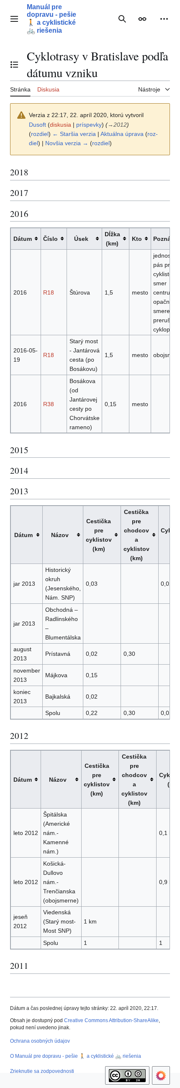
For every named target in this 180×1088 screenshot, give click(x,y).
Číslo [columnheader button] (50, 238)
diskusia (60, 124)
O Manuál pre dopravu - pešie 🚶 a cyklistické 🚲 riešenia (75, 1056)
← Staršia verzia (74, 133)
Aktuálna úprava (122, 133)
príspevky (89, 124)
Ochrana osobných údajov (40, 1041)
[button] (14, 19)
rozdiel (40, 133)
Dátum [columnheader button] (22, 238)
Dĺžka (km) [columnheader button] (112, 239)
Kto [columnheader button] (137, 238)
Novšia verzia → (66, 143)
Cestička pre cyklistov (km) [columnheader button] (99, 535)
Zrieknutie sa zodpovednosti (42, 1071)
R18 (48, 292)
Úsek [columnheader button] (81, 238)
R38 (48, 404)
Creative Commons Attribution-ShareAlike (111, 1020)
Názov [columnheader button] (60, 535)
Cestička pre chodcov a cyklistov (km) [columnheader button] (136, 535)
